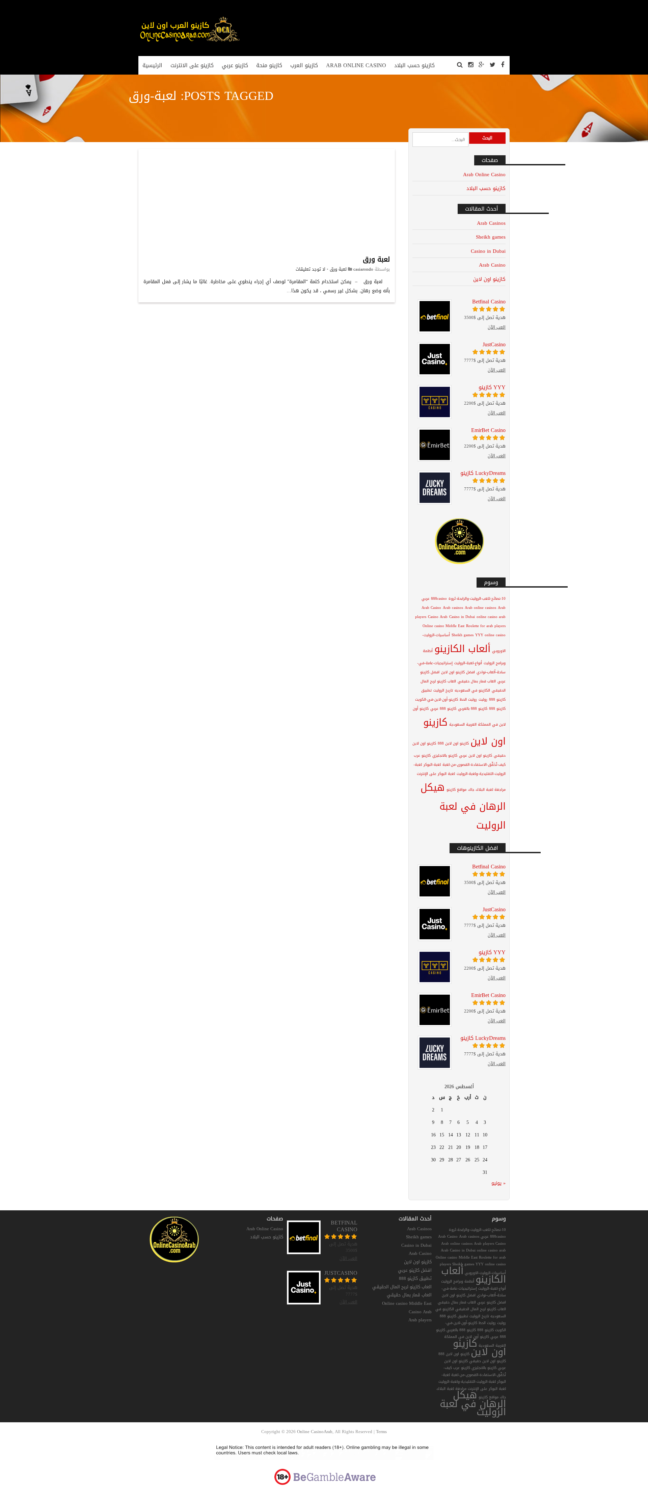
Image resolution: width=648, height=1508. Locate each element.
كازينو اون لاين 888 (453, 743)
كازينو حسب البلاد (486, 188)
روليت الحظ (468, 699)
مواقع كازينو (456, 789)
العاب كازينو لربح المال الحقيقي (402, 1287)
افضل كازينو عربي (415, 1270)
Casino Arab (438, 616)
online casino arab (491, 616)
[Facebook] (502, 65)
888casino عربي (434, 598)
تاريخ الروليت (443, 690)
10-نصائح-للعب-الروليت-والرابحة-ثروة (477, 598)
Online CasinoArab (314, 1431)
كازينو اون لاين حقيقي (487, 1361)
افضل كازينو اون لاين (458, 672)
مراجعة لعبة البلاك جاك (487, 789)
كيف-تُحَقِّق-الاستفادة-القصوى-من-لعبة (474, 764)
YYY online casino (490, 635)
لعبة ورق (376, 259)
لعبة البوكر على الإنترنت (436, 773)
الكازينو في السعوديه (472, 690)
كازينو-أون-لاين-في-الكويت (436, 699)
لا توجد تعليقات (310, 269)
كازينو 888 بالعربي (472, 708)
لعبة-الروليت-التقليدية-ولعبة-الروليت (467, 1381)
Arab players (420, 1320)
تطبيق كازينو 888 (415, 1278)
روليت (483, 699)
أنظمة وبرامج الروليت (457, 1281)
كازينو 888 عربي (443, 708)
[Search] (460, 65)
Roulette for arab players (486, 625)
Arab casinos (453, 607)
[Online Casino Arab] (189, 41)
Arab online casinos (480, 607)
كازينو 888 (497, 708)
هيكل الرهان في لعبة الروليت (463, 806)
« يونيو (498, 1183)
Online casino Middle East (443, 625)
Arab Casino (492, 265)
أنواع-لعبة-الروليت (468, 663)
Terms (381, 1431)
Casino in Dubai (488, 251)
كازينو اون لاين (489, 279)
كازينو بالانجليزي (444, 755)
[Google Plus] (481, 65)
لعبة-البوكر (432, 764)
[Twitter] (492, 65)
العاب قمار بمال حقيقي (477, 681)
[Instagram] (470, 65)
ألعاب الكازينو (462, 648)
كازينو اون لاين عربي (475, 755)
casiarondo (363, 269)
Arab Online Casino (484, 174)
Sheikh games (491, 237)
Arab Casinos (491, 223)
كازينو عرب (422, 755)
